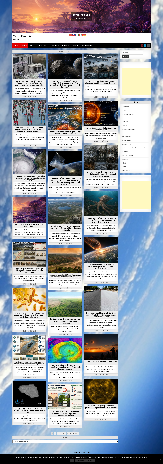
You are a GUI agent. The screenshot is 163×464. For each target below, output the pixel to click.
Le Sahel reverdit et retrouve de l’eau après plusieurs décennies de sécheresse (65, 321)
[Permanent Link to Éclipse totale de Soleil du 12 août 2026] (101, 347)
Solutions (54, 46)
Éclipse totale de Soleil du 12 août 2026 (101, 361)
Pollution (64, 157)
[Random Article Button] (142, 45)
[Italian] (79, 35)
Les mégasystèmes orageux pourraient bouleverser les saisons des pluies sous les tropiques (29, 178)
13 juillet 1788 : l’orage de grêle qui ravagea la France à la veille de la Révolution (29, 270)
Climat (61, 253)
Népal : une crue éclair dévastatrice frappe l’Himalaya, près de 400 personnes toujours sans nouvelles (29, 83)
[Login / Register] (145, 45)
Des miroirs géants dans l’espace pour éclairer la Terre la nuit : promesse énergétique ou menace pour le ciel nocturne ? (65, 181)
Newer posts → (72, 433)
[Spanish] (84, 35)
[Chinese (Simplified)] (70, 35)
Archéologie (98, 197)
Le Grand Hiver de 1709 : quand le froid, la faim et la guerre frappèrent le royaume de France (101, 174)
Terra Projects (82, 14)
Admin (24, 96)
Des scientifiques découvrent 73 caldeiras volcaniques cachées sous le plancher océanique (65, 367)
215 (64, 433)
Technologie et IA (108, 60)
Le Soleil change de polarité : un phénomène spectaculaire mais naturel (101, 406)
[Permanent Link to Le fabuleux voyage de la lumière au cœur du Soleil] (101, 113)
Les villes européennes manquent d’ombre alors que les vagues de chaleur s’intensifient (65, 413)
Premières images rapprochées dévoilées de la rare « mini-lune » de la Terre (29, 410)
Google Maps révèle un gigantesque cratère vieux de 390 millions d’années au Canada (65, 228)
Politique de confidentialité (81, 452)
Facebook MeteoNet (87, 46)
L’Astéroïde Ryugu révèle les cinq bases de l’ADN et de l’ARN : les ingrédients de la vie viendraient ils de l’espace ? (65, 84)
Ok (72, 460)
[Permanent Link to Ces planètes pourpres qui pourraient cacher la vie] (29, 210)
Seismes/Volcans (37, 60)
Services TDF (42, 46)
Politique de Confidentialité (85, 460)
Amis (31, 46)
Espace (66, 60)
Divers (108, 197)
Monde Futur (94, 60)
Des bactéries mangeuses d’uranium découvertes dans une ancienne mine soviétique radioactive (29, 315)
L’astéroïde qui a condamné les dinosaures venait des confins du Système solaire (101, 266)
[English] (73, 35)
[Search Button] (148, 45)
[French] (76, 35)
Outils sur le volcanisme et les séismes (135, 148)
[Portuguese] (82, 35)
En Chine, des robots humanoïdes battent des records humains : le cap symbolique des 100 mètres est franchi (29, 129)
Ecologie (70, 297)
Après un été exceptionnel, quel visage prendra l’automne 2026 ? (65, 132)
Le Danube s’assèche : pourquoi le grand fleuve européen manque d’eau (29, 363)
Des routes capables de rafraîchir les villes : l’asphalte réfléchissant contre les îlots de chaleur (101, 315)
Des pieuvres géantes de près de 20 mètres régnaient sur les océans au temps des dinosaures (101, 220)
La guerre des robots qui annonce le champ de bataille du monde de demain (101, 82)
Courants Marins (128, 114)
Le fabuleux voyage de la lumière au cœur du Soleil (101, 129)
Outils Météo (126, 144)
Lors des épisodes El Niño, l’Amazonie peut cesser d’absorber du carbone (65, 276)
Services (125, 159)
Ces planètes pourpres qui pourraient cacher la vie (29, 225)
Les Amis (125, 133)
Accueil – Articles (19, 46)
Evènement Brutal (23, 60)
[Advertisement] (138, 81)
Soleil (102, 106)
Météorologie (66, 110)
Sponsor (75, 46)
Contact (65, 46)
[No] (160, 459)
